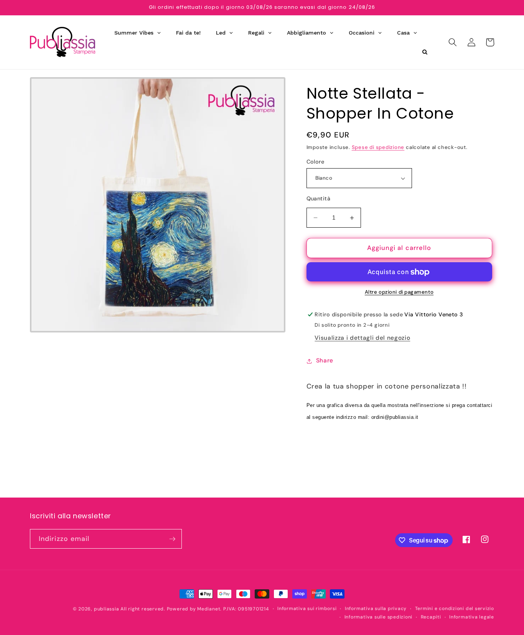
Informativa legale (471, 617)
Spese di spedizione (378, 147)
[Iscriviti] (172, 539)
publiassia (106, 609)
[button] (452, 42)
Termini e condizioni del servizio (454, 608)
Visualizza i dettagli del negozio (362, 338)
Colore (315, 161)
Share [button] (324, 361)
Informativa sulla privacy (376, 608)
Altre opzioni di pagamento (399, 292)
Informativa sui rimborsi (306, 608)
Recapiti (431, 617)
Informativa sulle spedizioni (378, 617)
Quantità (318, 198)
